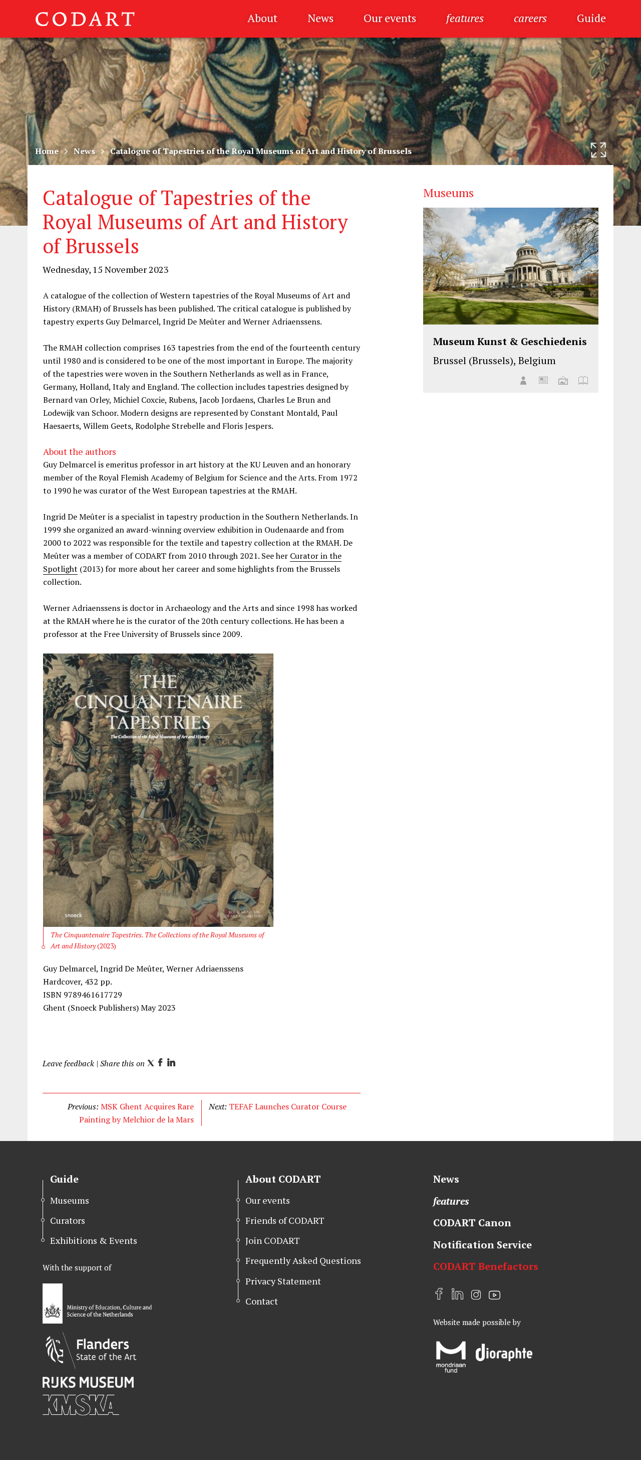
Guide (591, 18)
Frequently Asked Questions (303, 1260)
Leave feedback (68, 1063)
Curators (67, 1220)
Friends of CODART (285, 1220)
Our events (390, 18)
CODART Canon (472, 1222)
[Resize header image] (598, 149)
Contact (261, 1301)
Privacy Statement (283, 1281)
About (262, 18)
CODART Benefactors (485, 1266)
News (320, 18)
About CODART (283, 1179)
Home (47, 150)
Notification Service (482, 1244)
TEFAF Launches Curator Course (288, 1106)
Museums (69, 1200)
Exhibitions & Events (93, 1240)
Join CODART (272, 1240)
